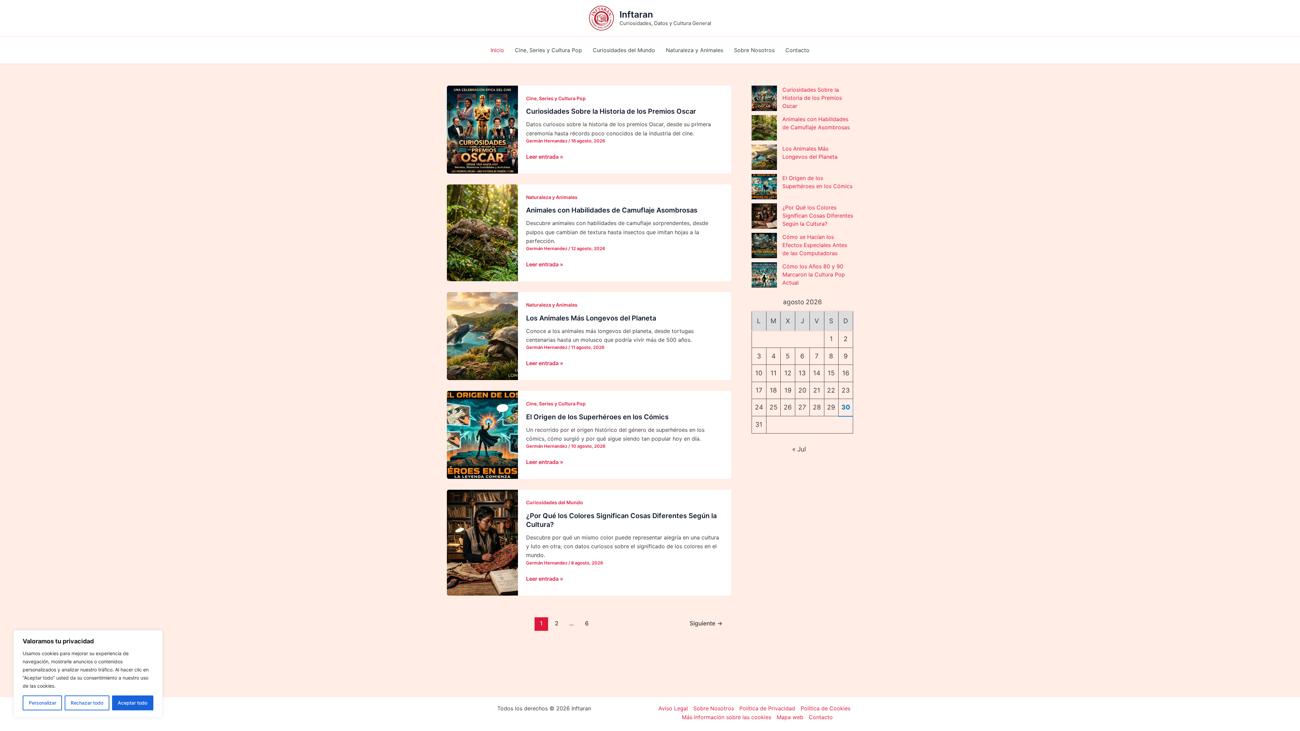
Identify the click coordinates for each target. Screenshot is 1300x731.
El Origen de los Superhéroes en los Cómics (597, 417)
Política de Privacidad (767, 708)
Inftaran (636, 14)
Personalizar (42, 703)
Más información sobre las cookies (726, 717)
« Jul (799, 449)
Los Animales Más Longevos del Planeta (591, 318)
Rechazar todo (87, 703)
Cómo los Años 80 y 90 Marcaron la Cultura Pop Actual (813, 274)
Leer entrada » (544, 157)
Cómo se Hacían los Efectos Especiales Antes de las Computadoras (814, 245)
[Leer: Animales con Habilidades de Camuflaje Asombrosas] (482, 232)
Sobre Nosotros (754, 50)
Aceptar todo (132, 703)
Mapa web (790, 717)
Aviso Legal (673, 708)
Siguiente (706, 623)
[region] (88, 673)
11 (774, 373)
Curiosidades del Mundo (624, 50)
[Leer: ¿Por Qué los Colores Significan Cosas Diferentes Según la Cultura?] (482, 542)
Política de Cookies (825, 708)
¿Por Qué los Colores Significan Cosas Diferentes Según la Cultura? (817, 215)
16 (845, 373)
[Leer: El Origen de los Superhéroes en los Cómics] (482, 434)
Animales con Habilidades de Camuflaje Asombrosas (611, 210)
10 (758, 373)
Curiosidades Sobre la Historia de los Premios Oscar (611, 111)
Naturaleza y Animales (694, 50)
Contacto (797, 50)
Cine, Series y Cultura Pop (548, 50)
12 (788, 373)
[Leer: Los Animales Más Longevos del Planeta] (482, 335)
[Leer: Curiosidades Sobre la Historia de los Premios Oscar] (482, 129)
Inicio (497, 50)
